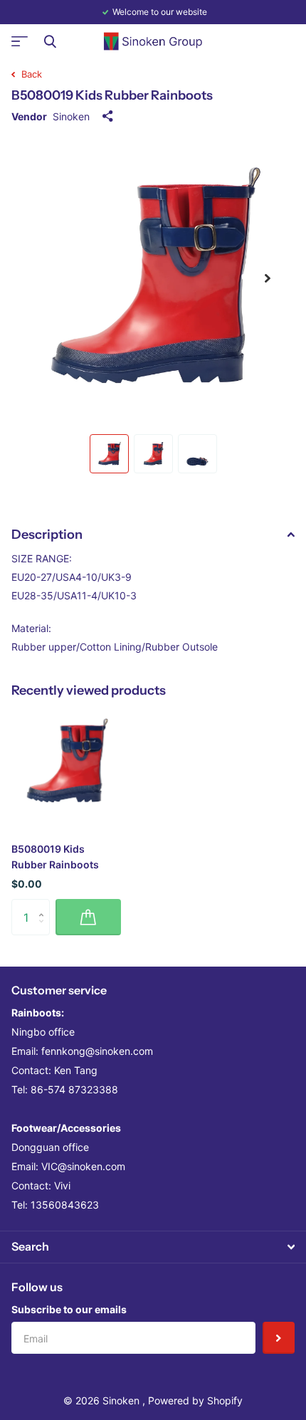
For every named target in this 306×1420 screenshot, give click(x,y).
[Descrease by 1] (44, 929)
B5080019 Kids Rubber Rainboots (55, 857)
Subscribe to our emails (69, 1309)
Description (47, 534)
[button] (267, 278)
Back (30, 74)
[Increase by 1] (44, 904)
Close (50, 41)
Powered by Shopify (195, 1400)
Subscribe (279, 1338)
